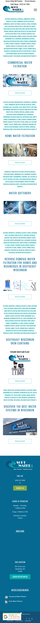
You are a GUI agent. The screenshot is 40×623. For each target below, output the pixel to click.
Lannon (19, 36)
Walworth (7, 51)
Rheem (26, 122)
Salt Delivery (33, 122)
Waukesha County (8, 56)
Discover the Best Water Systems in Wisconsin (20, 408)
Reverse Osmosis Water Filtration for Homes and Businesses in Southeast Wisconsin (20, 264)
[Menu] (34, 9)
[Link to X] (29, 618)
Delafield (23, 24)
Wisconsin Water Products (29, 56)
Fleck (20, 107)
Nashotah (6, 41)
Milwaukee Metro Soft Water (18, 318)
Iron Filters (16, 34)
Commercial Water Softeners (12, 24)
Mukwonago (25, 39)
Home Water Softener (30, 110)
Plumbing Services (25, 44)
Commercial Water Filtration (25, 21)
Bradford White (19, 102)
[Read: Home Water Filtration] (6, 602)
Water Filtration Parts (25, 51)
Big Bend (7, 19)
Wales (34, 49)
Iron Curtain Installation (25, 311)
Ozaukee (11, 44)
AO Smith (5, 102)
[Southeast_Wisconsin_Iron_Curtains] (20, 363)
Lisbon (24, 36)
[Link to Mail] (32, 618)
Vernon (30, 49)
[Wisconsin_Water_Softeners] (20, 207)
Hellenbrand (6, 110)
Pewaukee (17, 44)
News (17, 41)
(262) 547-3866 (25, 4)
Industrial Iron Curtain (23, 29)
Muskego (32, 39)
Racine (33, 44)
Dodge (28, 24)
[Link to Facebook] (26, 618)
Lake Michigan (13, 36)
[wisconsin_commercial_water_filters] (20, 80)
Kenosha (29, 34)
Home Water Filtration (17, 110)
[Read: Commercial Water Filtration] (6, 597)
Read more (20, 93)
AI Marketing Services (24, 614)
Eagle (6, 26)
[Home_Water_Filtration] (20, 150)
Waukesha (31, 54)
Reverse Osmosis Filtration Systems (16, 46)
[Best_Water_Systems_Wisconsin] (20, 426)
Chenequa (20, 19)
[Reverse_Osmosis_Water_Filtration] (20, 284)
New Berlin (13, 41)
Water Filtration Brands (11, 127)
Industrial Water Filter (21, 31)
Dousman (33, 24)
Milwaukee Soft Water (11, 395)
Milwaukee (18, 39)
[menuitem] (14, 1)
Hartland (26, 26)
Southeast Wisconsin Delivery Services (24, 179)
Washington (14, 51)
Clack (6, 105)
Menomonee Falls (10, 39)
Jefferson (23, 34)
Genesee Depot (19, 26)
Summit (20, 49)
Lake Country (13, 238)
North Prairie (24, 41)
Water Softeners (23, 54)
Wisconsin (17, 56)
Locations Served (31, 36)
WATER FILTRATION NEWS (20, 589)
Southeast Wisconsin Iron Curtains (20, 341)
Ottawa (6, 44)
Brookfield (14, 19)
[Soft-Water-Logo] (16, 9)
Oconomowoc (32, 41)
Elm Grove (11, 26)
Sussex (25, 49)
